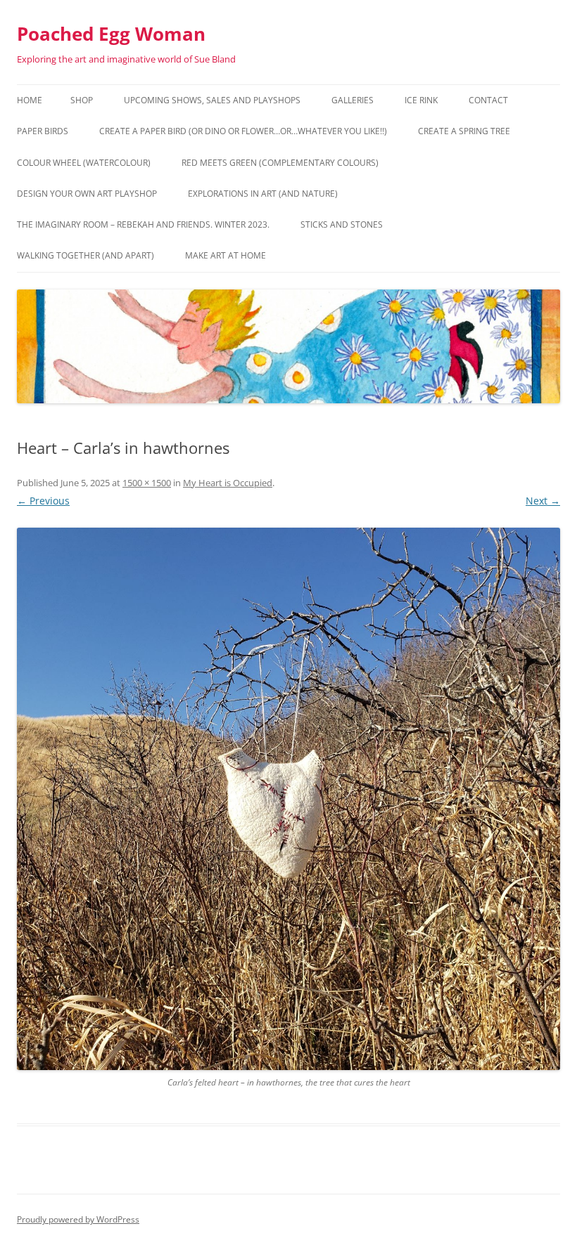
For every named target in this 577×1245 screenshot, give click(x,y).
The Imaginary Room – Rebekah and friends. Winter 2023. (143, 224)
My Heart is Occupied (227, 482)
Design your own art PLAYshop (87, 194)
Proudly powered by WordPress (78, 1219)
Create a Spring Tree (464, 131)
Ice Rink (421, 100)
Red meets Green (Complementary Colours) (280, 163)
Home (29, 100)
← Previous (43, 500)
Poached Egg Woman (111, 33)
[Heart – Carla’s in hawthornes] (288, 799)
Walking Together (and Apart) (85, 255)
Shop (81, 100)
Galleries (352, 100)
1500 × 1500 (146, 482)
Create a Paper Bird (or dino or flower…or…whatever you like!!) (243, 131)
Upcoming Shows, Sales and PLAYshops (212, 100)
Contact (488, 100)
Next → (543, 500)
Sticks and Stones (341, 224)
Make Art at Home (225, 255)
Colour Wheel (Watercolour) (84, 163)
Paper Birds (42, 131)
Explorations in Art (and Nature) (263, 194)
